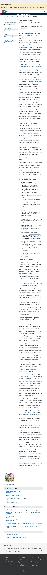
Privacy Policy (19, 559)
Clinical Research (14, 16)
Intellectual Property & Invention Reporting (14, 517)
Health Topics (6, 559)
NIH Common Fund (9, 492)
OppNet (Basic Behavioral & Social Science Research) (16, 498)
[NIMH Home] (8, 11)
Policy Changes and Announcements (12, 522)
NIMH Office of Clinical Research (29, 118)
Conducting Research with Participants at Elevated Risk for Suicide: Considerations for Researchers (24, 510)
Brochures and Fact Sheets (8, 561)
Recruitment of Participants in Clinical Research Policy (16, 514)
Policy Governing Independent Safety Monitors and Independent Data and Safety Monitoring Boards (10, 32)
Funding (8, 16)
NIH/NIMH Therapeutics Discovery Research (14, 535)
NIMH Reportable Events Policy (10, 28)
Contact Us (6, 562)
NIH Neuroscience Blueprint (11, 496)
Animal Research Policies (10, 509)
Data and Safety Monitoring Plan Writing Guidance (10, 37)
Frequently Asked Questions (31, 8)
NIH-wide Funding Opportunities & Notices (14, 494)
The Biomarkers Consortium (11, 502)
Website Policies (20, 561)
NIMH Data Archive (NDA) (9, 484)
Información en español (8, 564)
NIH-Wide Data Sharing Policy (11, 519)
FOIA (18, 562)
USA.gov (33, 567)
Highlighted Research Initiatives (11, 534)
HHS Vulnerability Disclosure (22, 565)
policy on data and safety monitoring (31, 35)
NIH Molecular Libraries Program (12, 495)
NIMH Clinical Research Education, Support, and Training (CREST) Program (10, 41)
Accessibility (19, 564)
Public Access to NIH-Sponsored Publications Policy (15, 524)
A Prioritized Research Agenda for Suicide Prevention (16, 537)
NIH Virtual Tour (34, 562)
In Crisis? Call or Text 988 (24, 14)
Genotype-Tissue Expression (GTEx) (12, 491)
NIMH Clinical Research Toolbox (10, 22)
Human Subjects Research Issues (12, 516)
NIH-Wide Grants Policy (10, 520)
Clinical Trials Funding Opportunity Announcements (13, 470)
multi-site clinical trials (29, 414)
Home (5, 16)
